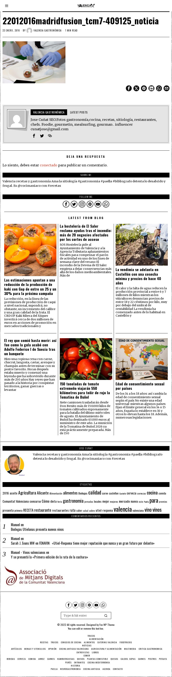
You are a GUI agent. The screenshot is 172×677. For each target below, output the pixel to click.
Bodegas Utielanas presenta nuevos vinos (37, 529)
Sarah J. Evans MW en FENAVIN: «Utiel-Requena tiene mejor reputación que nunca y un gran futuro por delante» (83, 543)
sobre (92, 511)
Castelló (122, 493)
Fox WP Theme (107, 624)
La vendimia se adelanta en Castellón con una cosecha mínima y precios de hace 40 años (138, 276)
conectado (48, 165)
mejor (105, 501)
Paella (146, 501)
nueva (134, 501)
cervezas (141, 493)
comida (162, 493)
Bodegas (82, 493)
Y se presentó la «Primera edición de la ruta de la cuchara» (49, 557)
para (154, 500)
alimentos (70, 493)
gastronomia (73, 500)
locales (98, 501)
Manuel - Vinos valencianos (28, 552)
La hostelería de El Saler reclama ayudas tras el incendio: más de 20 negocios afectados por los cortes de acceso (86, 232)
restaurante (42, 510)
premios (163, 501)
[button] (106, 615)
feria (59, 501)
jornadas (88, 501)
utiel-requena (104, 510)
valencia (123, 508)
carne (105, 493)
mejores (114, 501)
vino (148, 509)
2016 (6, 493)
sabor (79, 511)
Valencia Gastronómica (47, 30)
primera (18, 511)
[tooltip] (129, 88)
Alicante (43, 493)
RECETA (28, 510)
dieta (53, 501)
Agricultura (27, 492)
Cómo (46, 501)
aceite (13, 493)
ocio (141, 501)
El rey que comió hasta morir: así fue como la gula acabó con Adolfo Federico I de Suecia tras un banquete (30, 347)
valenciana (138, 510)
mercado (124, 501)
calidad (94, 492)
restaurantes (60, 510)
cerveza (131, 492)
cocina (152, 492)
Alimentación (56, 493)
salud (85, 510)
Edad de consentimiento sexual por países (140, 386)
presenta (8, 510)
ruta (73, 510)
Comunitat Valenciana (16, 501)
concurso (35, 501)
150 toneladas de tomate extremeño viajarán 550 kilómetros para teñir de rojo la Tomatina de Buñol (85, 390)
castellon (114, 493)
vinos (157, 509)
